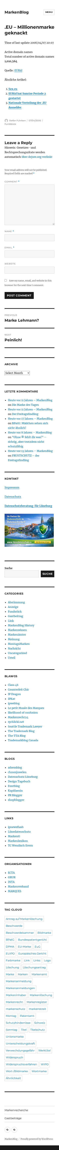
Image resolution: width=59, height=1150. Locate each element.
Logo (47, 960)
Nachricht (14, 648)
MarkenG (14, 836)
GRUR (11, 877)
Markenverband (18, 886)
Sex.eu (13, 89)
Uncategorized (17, 653)
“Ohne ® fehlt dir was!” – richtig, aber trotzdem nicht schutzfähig (27, 441)
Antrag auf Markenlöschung (24, 918)
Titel (24, 1029)
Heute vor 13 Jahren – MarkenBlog (30, 451)
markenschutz (15, 1009)
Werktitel (44, 1050)
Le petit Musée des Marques (26, 708)
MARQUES (14, 891)
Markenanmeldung (18, 981)
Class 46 (13, 685)
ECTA (11, 872)
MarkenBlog (17, 12)
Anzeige (13, 607)
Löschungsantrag (34, 967)
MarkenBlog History (21, 625)
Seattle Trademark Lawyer (25, 726)
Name (9, 231)
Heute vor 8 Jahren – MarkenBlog (30, 432)
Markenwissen (17, 630)
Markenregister (37, 1002)
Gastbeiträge (13, 1118)
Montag (11, 1015)
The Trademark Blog (21, 731)
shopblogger (16, 799)
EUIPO (10, 953)
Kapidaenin (15, 790)
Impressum (12, 487)
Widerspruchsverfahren (21, 1064)
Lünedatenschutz (19, 831)
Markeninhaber (16, 995)
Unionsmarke (15, 1036)
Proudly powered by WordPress (36, 1139)
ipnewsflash (16, 827)
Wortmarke (39, 1071)
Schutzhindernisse (18, 1022)
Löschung (12, 967)
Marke (10, 974)
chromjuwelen (17, 772)
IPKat (11, 698)
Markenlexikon (18, 841)
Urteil (11, 657)
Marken (23, 974)
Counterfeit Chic (18, 689)
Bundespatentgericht (32, 939)
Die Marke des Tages (25, 404)
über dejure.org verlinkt (37, 156)
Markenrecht (14, 1002)
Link (11, 620)
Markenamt (39, 974)
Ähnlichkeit (13, 1078)
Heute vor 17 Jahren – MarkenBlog (30, 418)
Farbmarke (13, 960)
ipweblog (14, 703)
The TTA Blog (17, 735)
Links (36, 960)
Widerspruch (14, 1057)
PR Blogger (15, 795)
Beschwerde (14, 925)
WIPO (45, 1064)
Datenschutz (13, 496)
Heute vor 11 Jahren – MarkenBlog (30, 400)
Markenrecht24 (18, 717)
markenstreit (37, 1009)
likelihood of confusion (23, 712)
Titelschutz (37, 1029)
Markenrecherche (16, 1110)
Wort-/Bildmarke (17, 1071)
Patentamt (27, 1015)
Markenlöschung (41, 995)
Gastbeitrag (15, 616)
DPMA (10, 946)
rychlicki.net (16, 721)
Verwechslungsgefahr (20, 1050)
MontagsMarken (19, 643)
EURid (18, 70)
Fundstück (10, 124)
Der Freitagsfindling (25, 414)
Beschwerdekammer (20, 932)
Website (10, 263)
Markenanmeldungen (20, 988)
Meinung (14, 639)
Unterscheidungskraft (20, 1043)
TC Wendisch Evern (20, 845)
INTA (11, 882)
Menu (49, 12)
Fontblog (14, 786)
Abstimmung (16, 602)
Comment (12, 181)
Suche (8, 568)
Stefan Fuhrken (17, 120)
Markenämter (17, 634)
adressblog (15, 767)
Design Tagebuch (19, 781)
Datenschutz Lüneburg (23, 776)
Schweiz (39, 1022)
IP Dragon (14, 694)
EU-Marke (24, 946)
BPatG (10, 939)
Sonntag (11, 1029)
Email (9, 247)
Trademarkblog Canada (23, 740)
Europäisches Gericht (32, 953)
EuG (37, 946)
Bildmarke (44, 932)
